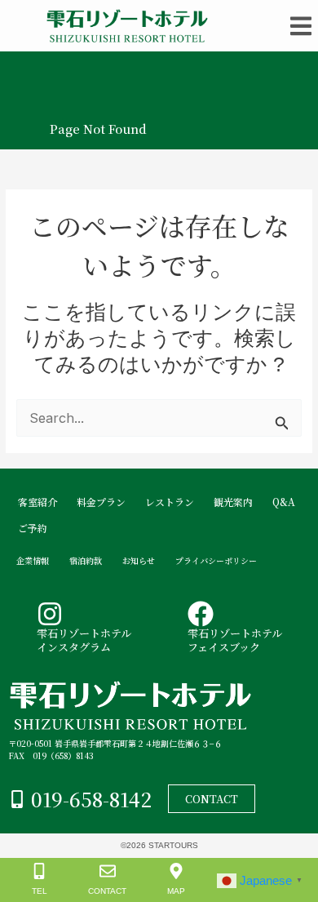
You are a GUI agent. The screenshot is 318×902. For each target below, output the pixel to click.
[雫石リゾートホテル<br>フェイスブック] (201, 614)
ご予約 (32, 528)
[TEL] (39, 871)
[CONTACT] (107, 871)
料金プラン (101, 502)
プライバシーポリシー (216, 560)
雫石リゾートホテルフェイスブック (235, 640)
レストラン (169, 502)
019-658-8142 (91, 798)
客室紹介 (37, 502)
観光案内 (233, 502)
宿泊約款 (85, 560)
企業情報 (32, 560)
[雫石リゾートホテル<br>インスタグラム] (50, 614)
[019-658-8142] (17, 799)
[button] (300, 25)
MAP (176, 890)
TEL (38, 890)
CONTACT (107, 890)
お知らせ (138, 560)
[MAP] (176, 871)
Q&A (283, 502)
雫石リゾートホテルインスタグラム (84, 640)
